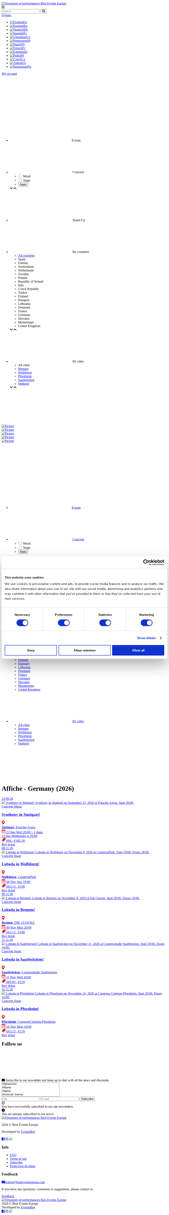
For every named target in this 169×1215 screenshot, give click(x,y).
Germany (24, 678)
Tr (24, 63)
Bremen (23, 369)
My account (9, 73)
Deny (31, 650)
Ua (28, 37)
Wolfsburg (25, 372)
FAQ (13, 1155)
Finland (23, 660)
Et (26, 52)
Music (27, 543)
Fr (23, 48)
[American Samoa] (30, 1094)
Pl (22, 55)
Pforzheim (25, 376)
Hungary (24, 663)
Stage (26, 547)
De (26, 29)
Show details (146, 638)
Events (76, 507)
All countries (26, 255)
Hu (29, 66)
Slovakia (23, 682)
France (22, 674)
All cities (24, 725)
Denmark (24, 671)
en (9, 15)
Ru (25, 26)
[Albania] (30, 1087)
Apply (23, 184)
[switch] (64, 622)
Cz (23, 59)
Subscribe (87, 1098)
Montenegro (26, 686)
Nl (23, 44)
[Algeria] (30, 1091)
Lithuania (24, 667)
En (25, 22)
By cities (78, 721)
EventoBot (28, 1131)
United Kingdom (29, 689)
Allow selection (85, 650)
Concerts (78, 539)
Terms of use (18, 1158)
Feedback (8, 1196)
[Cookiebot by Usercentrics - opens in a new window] (146, 562)
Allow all (138, 650)
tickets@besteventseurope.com (25, 1182)
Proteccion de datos (22, 1166)
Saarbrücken (26, 380)
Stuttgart (23, 383)
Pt (29, 40)
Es (25, 33)
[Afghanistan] (30, 1084)
